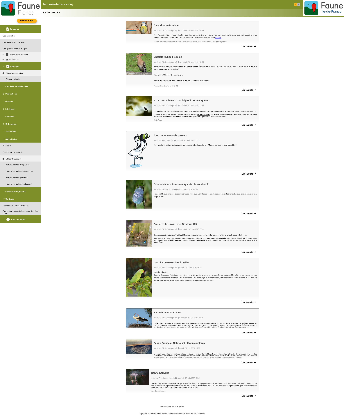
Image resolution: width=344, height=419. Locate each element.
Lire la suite (247, 46)
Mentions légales (165, 406)
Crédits (181, 406)
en (298, 4)
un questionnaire (203, 115)
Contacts (175, 406)
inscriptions (204, 81)
